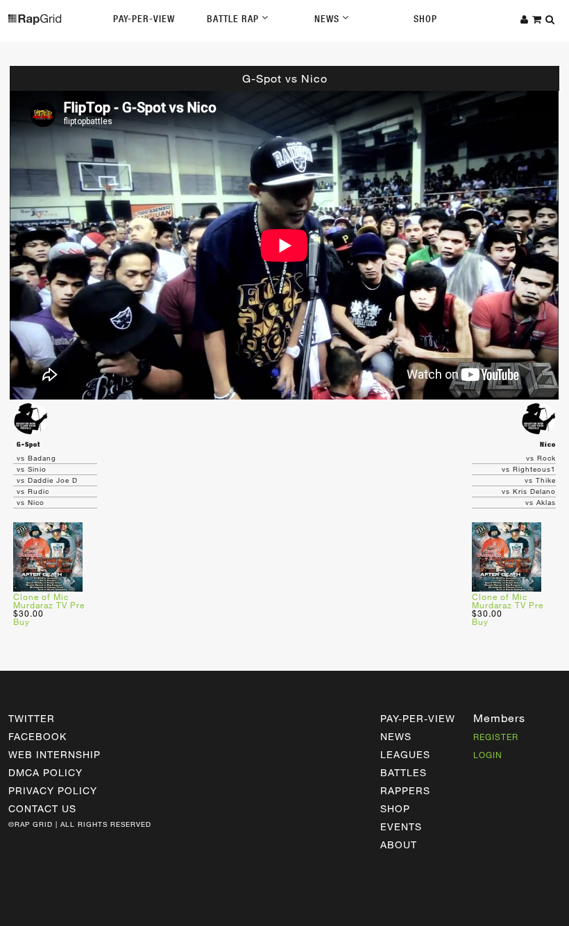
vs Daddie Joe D (47, 480)
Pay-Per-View (144, 18)
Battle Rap (234, 18)
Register (495, 736)
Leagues (405, 754)
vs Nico (30, 502)
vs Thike (540, 480)
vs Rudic (33, 491)
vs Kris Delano (529, 491)
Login (487, 754)
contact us (42, 808)
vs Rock (541, 458)
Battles (403, 772)
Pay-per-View (417, 718)
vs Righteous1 (529, 469)
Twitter (31, 718)
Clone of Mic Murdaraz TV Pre (49, 600)
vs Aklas (540, 502)
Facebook (37, 736)
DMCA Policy (45, 772)
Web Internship (54, 754)
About (398, 844)
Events (401, 826)
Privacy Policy (52, 790)
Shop (425, 18)
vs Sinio (31, 469)
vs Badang (36, 458)
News (328, 18)
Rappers (405, 790)
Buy (21, 621)
